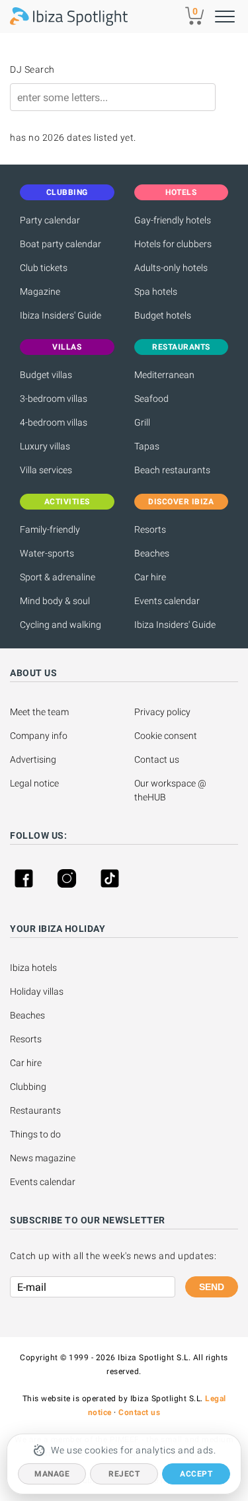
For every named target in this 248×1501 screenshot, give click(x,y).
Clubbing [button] (67, 192)
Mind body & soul (55, 601)
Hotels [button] (180, 192)
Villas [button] (66, 347)
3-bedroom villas (53, 398)
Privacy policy (162, 712)
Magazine (40, 291)
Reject (124, 1474)
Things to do (35, 1134)
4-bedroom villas (53, 422)
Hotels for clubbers (173, 244)
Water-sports (47, 553)
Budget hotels (162, 315)
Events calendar (167, 601)
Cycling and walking (60, 624)
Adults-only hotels (171, 267)
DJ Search (32, 69)
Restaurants (35, 1110)
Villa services (46, 470)
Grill (142, 422)
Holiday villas (36, 991)
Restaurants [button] (181, 347)
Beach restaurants (172, 470)
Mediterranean (164, 374)
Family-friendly (50, 529)
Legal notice (34, 783)
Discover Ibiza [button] (181, 501)
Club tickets (43, 267)
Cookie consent (165, 735)
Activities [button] (67, 501)
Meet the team (39, 712)
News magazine (42, 1158)
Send (211, 1287)
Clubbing (28, 1086)
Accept (196, 1474)
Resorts (150, 529)
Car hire (150, 577)
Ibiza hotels (33, 967)
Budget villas (46, 374)
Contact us (156, 759)
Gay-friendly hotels (172, 220)
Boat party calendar (60, 244)
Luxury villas (45, 446)
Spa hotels (155, 291)
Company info (38, 735)
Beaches (151, 553)
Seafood (151, 398)
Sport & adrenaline (57, 577)
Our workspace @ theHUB (171, 790)
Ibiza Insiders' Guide (60, 315)
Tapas (146, 446)
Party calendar (50, 220)
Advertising (33, 759)
